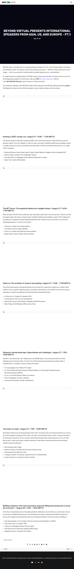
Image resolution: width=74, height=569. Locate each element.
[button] (28, 544)
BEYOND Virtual (8, 540)
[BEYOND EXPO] (9, 2)
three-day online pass (46, 79)
